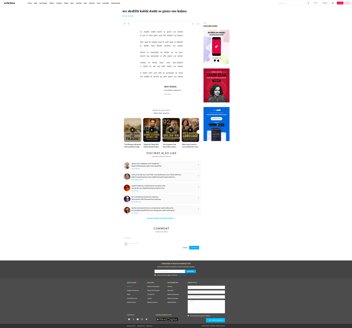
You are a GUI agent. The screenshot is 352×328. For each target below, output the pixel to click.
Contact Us (150, 294)
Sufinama (170, 290)
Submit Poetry (131, 302)
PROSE (66, 3)
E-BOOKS (59, 3)
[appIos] (172, 319)
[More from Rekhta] (332, 3)
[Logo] (9, 3)
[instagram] (142, 319)
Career (149, 298)
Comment (194, 247)
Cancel (185, 247)
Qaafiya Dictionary (133, 290)
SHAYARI (78, 3)
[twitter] (133, 319)
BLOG (72, 3)
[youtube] (137, 319)
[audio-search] (308, 3)
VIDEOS (51, 3)
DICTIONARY (43, 3)
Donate (347, 3)
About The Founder (153, 290)
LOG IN (325, 3)
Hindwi (169, 286)
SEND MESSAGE (217, 320)
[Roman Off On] (124, 24)
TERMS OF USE (141, 326)
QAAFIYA (92, 3)
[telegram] (146, 319)
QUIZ (85, 3)
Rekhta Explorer (152, 302)
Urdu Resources (132, 298)
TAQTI (98, 3)
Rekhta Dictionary (173, 294)
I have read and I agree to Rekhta (171, 275)
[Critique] (128, 24)
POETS (30, 3)
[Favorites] (198, 23)
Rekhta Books (171, 302)
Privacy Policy (181, 275)
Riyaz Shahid (128, 16)
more (124, 3)
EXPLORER (105, 3)
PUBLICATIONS (115, 3)
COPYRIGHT (149, 326)
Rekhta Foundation (153, 286)
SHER (35, 3)
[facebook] (129, 319)
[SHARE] (192, 23)
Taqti (128, 294)
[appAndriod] (161, 319)
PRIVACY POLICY (131, 326)
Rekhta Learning (172, 298)
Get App (340, 3)
